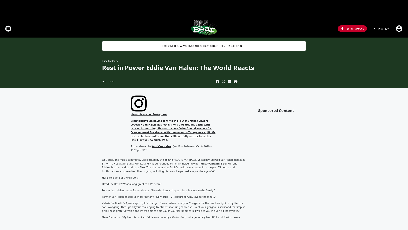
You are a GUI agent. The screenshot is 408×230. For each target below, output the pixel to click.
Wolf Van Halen (161, 146)
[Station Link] (204, 28)
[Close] (301, 46)
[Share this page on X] (223, 81)
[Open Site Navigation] (8, 28)
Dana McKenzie (110, 60)
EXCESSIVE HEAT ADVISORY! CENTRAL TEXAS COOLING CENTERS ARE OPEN (202, 45)
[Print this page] (235, 81)
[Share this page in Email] (229, 81)
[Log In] (399, 28)
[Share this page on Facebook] (217, 81)
